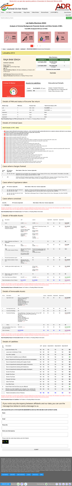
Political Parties (35, 12)
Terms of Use (35, 474)
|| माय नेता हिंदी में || (54, 12)
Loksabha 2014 (10, 49)
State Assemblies (17, 12)
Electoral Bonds (44, 12)
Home (2, 12)
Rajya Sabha (27, 12)
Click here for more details (53, 69)
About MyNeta (67, 12)
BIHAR (17, 49)
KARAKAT (23, 49)
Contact (28, 474)
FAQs (41, 474)
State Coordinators (20, 474)
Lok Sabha (8, 12)
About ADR (68, 15)
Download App (40, 484)
